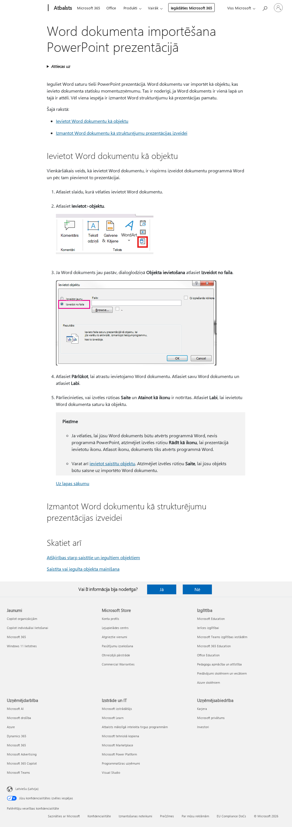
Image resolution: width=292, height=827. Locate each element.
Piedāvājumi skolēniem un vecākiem (222, 673)
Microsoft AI (15, 708)
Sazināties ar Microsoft (64, 816)
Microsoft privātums (211, 718)
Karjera (202, 708)
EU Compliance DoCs (231, 816)
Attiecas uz (60, 66)
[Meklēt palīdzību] (264, 7)
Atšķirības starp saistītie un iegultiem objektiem (93, 557)
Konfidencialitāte (99, 816)
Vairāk (153, 7)
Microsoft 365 (88, 7)
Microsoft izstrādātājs (117, 708)
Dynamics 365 (16, 736)
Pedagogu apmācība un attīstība (219, 664)
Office (111, 7)
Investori (203, 727)
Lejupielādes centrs (115, 628)
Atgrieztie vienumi (114, 637)
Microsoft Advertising (21, 754)
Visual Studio (111, 772)
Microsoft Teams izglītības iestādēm (222, 637)
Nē (197, 589)
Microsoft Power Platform (119, 754)
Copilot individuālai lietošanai (27, 628)
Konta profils (110, 618)
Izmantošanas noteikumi (135, 816)
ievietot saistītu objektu (112, 463)
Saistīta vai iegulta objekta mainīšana (83, 569)
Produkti (130, 7)
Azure (11, 727)
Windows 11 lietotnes (22, 646)
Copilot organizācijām (22, 618)
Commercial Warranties (118, 664)
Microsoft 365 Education (214, 646)
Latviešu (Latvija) (26, 789)
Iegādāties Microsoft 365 (191, 7)
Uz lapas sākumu (72, 483)
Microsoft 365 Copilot (22, 763)
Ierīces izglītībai (208, 628)
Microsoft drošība (19, 718)
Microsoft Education (211, 618)
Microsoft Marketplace (117, 745)
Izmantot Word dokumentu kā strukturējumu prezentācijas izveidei (121, 133)
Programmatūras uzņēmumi (121, 763)
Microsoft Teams (18, 772)
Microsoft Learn (112, 718)
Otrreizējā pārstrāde (116, 655)
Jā (162, 589)
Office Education (208, 655)
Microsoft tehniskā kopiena (120, 736)
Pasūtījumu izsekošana (117, 646)
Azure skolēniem (208, 682)
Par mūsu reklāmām (195, 816)
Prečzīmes (167, 816)
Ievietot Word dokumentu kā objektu (92, 121)
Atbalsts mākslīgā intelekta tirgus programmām (135, 727)
